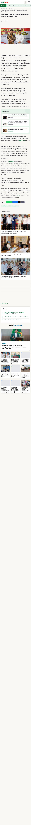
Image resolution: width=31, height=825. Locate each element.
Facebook (15, 202)
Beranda (3, 8)
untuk (18, 195)
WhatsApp (9, 202)
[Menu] (29, 2)
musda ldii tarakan (13, 205)
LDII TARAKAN (9, 8)
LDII (4, 2)
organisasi (11, 161)
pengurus (22, 140)
